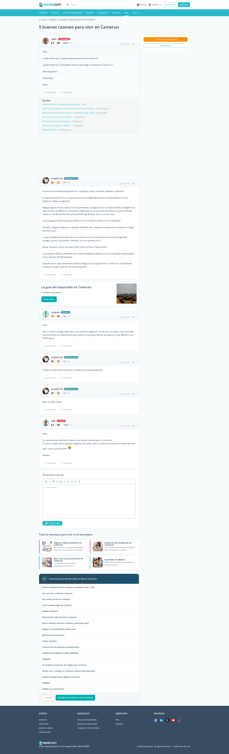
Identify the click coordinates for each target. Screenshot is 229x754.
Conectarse (169, 4)
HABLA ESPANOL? (50, 130)
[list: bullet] (68, 481)
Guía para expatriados (87, 724)
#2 (134, 183)
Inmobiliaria (103, 12)
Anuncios (117, 12)
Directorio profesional (72, 12)
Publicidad (43, 724)
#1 (134, 44)
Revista (143, 4)
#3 (134, 317)
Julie (53, 421)
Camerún (43, 12)
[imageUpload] (60, 481)
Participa (48, 697)
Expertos (119, 724)
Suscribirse (165, 45)
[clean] (79, 481)
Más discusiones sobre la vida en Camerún (75, 697)
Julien (54, 39)
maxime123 (57, 178)
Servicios (55, 12)
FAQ (117, 719)
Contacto (43, 719)
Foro (127, 12)
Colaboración (45, 732)
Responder (67, 92)
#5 (134, 394)
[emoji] (64, 481)
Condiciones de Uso (181, 746)
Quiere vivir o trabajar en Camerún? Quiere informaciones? (68, 108)
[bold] (45, 481)
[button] (75, 481)
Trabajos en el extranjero (88, 728)
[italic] (49, 481)
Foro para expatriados (87, 719)
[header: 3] (71, 481)
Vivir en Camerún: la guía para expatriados (61, 104)
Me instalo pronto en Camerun (56, 121)
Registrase (184, 4)
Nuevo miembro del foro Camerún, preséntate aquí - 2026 (68, 113)
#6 (134, 426)
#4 (134, 362)
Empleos (90, 12)
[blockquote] (53, 481)
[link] (57, 481)
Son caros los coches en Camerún (57, 117)
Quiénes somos (46, 728)
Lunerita (55, 312)
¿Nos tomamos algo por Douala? (56, 125)
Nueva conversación (167, 39)
